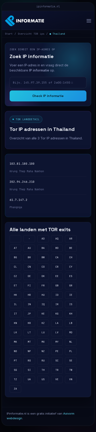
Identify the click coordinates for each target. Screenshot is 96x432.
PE (56, 351)
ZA (15, 388)
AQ (56, 238)
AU (29, 248)
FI (29, 285)
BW (43, 257)
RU (43, 360)
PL (70, 351)
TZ (15, 379)
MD (70, 332)
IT (15, 313)
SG (15, 369)
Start (9, 33)
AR (70, 238)
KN (15, 323)
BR (29, 257)
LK (15, 332)
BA (43, 248)
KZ (43, 323)
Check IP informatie (48, 96)
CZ (15, 276)
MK (15, 341)
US (43, 379)
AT (15, 248)
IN (29, 304)
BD (56, 248)
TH (43, 369)
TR (56, 369)
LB (70, 323)
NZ (43, 351)
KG (56, 313)
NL (70, 341)
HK (15, 294)
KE (43, 313)
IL (15, 304)
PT (15, 360)
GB (56, 285)
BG (15, 257)
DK (43, 276)
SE (70, 360)
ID (56, 294)
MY (56, 341)
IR (56, 304)
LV (56, 332)
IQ (43, 304)
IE (70, 294)
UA (29, 379)
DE (29, 276)
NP (29, 351)
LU (43, 332)
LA (56, 323)
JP (29, 313)
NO (15, 351)
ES (70, 276)
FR (43, 285)
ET (15, 285)
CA (56, 257)
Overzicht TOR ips (31, 33)
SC (56, 360)
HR (29, 294)
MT (29, 341)
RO (29, 360)
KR (29, 323)
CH (70, 257)
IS (70, 304)
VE (56, 379)
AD (43, 238)
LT (29, 332)
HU (43, 294)
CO (43, 266)
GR (70, 285)
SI (29, 369)
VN (70, 379)
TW (70, 369)
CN (29, 266)
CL (15, 266)
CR (56, 266)
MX (43, 341)
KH (70, 313)
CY (70, 266)
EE (56, 276)
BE (70, 248)
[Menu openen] (87, 21)
